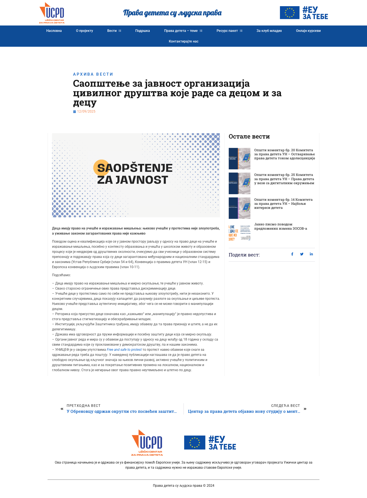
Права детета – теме (181, 31)
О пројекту (84, 31)
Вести (112, 31)
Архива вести (93, 74)
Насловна (54, 31)
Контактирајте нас (183, 41)
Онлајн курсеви (308, 31)
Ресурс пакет (227, 31)
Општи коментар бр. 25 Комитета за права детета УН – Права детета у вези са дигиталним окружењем (284, 178)
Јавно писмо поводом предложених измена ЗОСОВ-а (280, 226)
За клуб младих (269, 31)
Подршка (142, 31)
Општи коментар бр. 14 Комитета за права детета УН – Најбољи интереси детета (283, 203)
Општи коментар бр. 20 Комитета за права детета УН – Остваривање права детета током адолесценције (284, 154)
